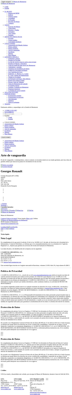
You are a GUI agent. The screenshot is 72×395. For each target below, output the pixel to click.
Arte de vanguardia (14, 50)
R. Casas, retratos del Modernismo (18, 75)
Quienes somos (12, 16)
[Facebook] (4, 210)
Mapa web (29, 218)
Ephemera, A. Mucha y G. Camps (18, 74)
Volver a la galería (7, 165)
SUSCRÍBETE (9, 112)
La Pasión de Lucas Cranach (16, 90)
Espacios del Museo (14, 26)
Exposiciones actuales (14, 95)
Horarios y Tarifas (13, 30)
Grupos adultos (12, 40)
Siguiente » (4, 205)
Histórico (11, 100)
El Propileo (11, 20)
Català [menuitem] (6, 6)
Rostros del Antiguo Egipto (16, 80)
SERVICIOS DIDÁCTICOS (13, 37)
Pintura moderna (13, 48)
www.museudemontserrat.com (42, 275)
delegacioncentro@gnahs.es (38, 392)
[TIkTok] (30, 210)
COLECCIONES (9, 43)
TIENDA (7, 104)
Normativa (11, 32)
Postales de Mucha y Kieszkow (17, 63)
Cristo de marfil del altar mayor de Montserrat (21, 65)
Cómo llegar (12, 28)
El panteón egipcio (13, 85)
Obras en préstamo (13, 102)
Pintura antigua (12, 47)
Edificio (10, 15)
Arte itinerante (12, 99)
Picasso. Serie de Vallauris (16, 82)
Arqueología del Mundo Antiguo (18, 45)
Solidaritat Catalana (14, 58)
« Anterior (4, 203)
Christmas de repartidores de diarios (18, 69)
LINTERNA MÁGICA (11, 57)
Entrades (10, 35)
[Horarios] (4, 209)
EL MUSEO (8, 11)
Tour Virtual (11, 33)
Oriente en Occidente (14, 77)
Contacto (11, 23)
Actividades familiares (14, 42)
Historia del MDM (13, 13)
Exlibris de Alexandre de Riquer (17, 70)
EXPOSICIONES (9, 94)
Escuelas (10, 38)
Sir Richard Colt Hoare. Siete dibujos (19, 79)
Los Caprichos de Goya (15, 72)
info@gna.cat (5, 387)
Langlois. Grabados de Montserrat (18, 87)
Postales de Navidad (14, 60)
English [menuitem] (6, 8)
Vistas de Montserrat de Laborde (17, 84)
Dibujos (10, 53)
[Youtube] (11, 210)
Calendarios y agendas (15, 67)
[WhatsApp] (19, 210)
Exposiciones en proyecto (15, 97)
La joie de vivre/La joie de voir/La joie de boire (22, 62)
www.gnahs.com (6, 389)
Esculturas (11, 52)
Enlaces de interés (11, 218)
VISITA (6, 25)
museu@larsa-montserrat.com (9, 223)
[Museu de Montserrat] (8, 212)
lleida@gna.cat (18, 387)
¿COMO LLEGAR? (10, 110)
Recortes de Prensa (14, 21)
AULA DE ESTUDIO (11, 92)
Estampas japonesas (14, 89)
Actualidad (11, 18)
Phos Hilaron (12, 55)
